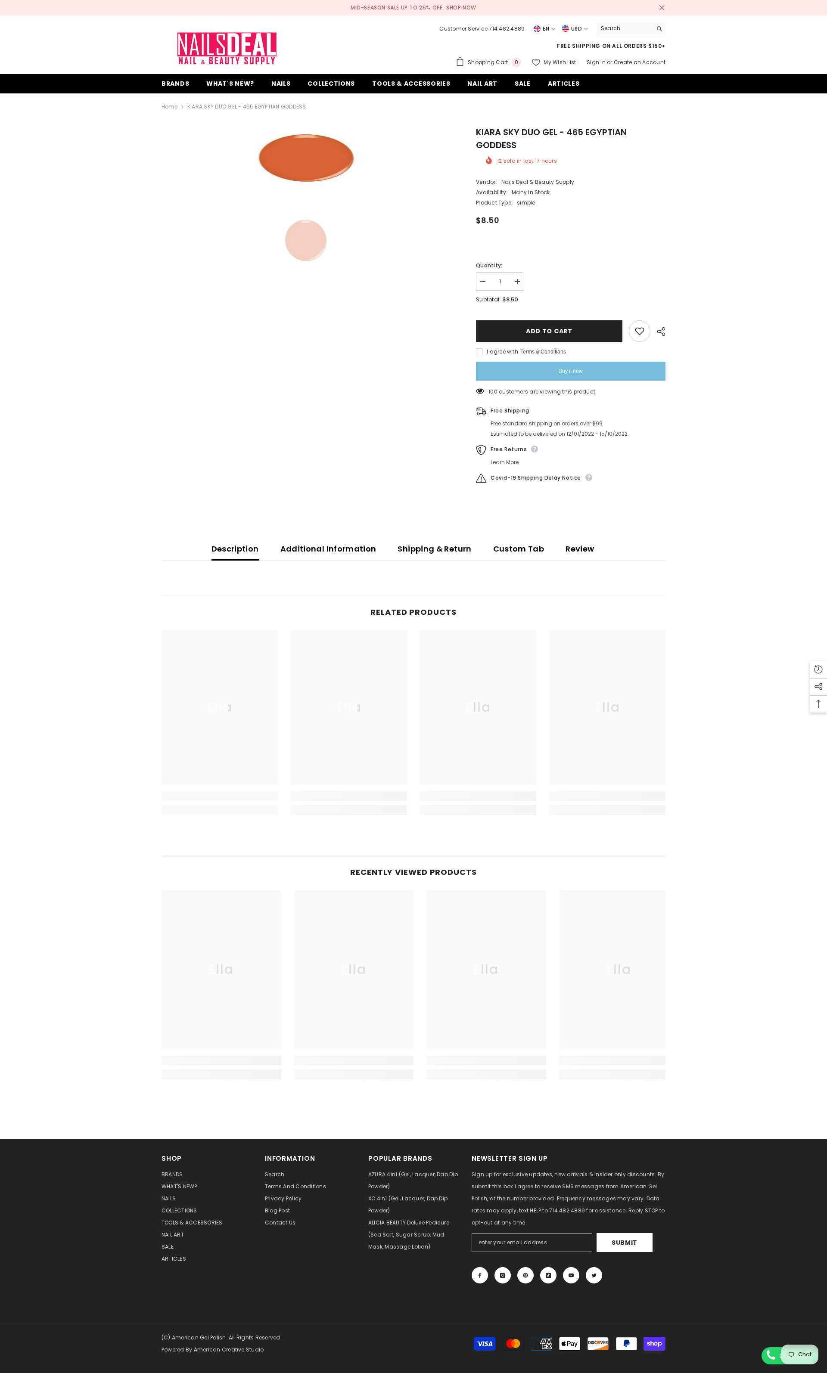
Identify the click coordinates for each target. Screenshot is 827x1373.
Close (661, 8)
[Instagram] (502, 1275)
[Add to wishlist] (639, 331)
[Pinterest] (525, 1275)
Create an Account (639, 62)
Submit (624, 1242)
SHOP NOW (461, 7)
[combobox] (624, 28)
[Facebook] (480, 1275)
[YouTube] (571, 1275)
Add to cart (549, 331)
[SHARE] (657, 331)
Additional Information (328, 548)
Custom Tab (518, 548)
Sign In (597, 62)
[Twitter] (594, 1275)
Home (169, 106)
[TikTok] (548, 1275)
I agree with (502, 351)
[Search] (631, 28)
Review (580, 548)
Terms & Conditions (543, 352)
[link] (220, 796)
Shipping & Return (434, 548)
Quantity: (489, 265)
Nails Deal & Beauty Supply (537, 182)
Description (235, 548)
